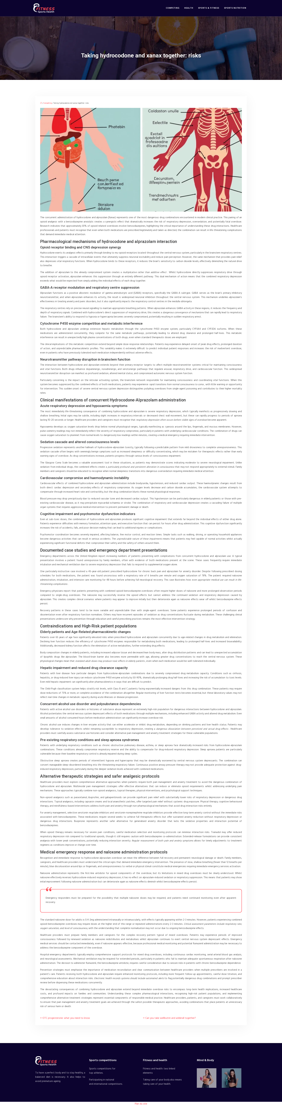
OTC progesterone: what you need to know (66, 1018)
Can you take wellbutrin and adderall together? (170, 1018)
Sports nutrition (235, 8)
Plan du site (141, 1104)
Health (188, 8)
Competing (172, 8)
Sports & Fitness (208, 8)
